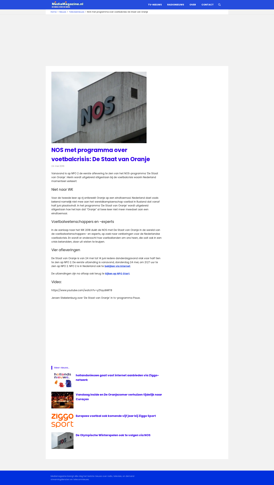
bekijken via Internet (117, 266)
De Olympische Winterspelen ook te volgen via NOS (113, 435)
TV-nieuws (155, 4)
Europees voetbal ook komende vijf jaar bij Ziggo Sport (116, 416)
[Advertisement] (137, 40)
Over (193, 4)
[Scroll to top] (270, 481)
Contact (208, 4)
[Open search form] (219, 4)
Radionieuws (175, 4)
